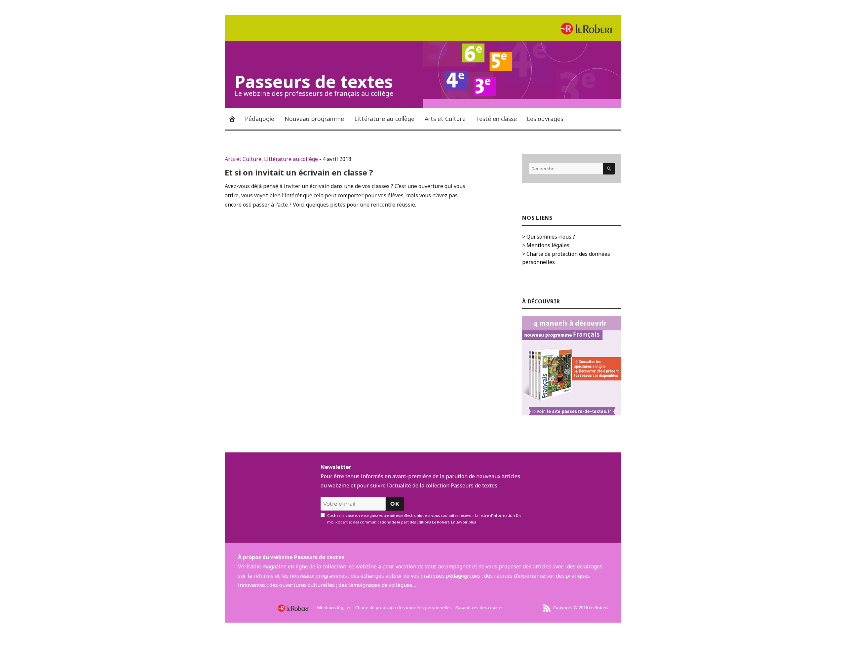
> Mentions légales (545, 245)
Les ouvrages (545, 119)
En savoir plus (463, 522)
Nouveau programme (314, 119)
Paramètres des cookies (479, 607)
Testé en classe (496, 119)
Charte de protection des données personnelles (403, 607)
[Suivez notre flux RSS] (547, 607)
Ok (395, 504)
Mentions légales (334, 607)
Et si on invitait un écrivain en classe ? (299, 172)
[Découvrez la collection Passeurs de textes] (571, 365)
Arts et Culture (445, 119)
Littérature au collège (384, 119)
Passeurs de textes (314, 81)
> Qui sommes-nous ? (548, 236)
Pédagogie (259, 119)
